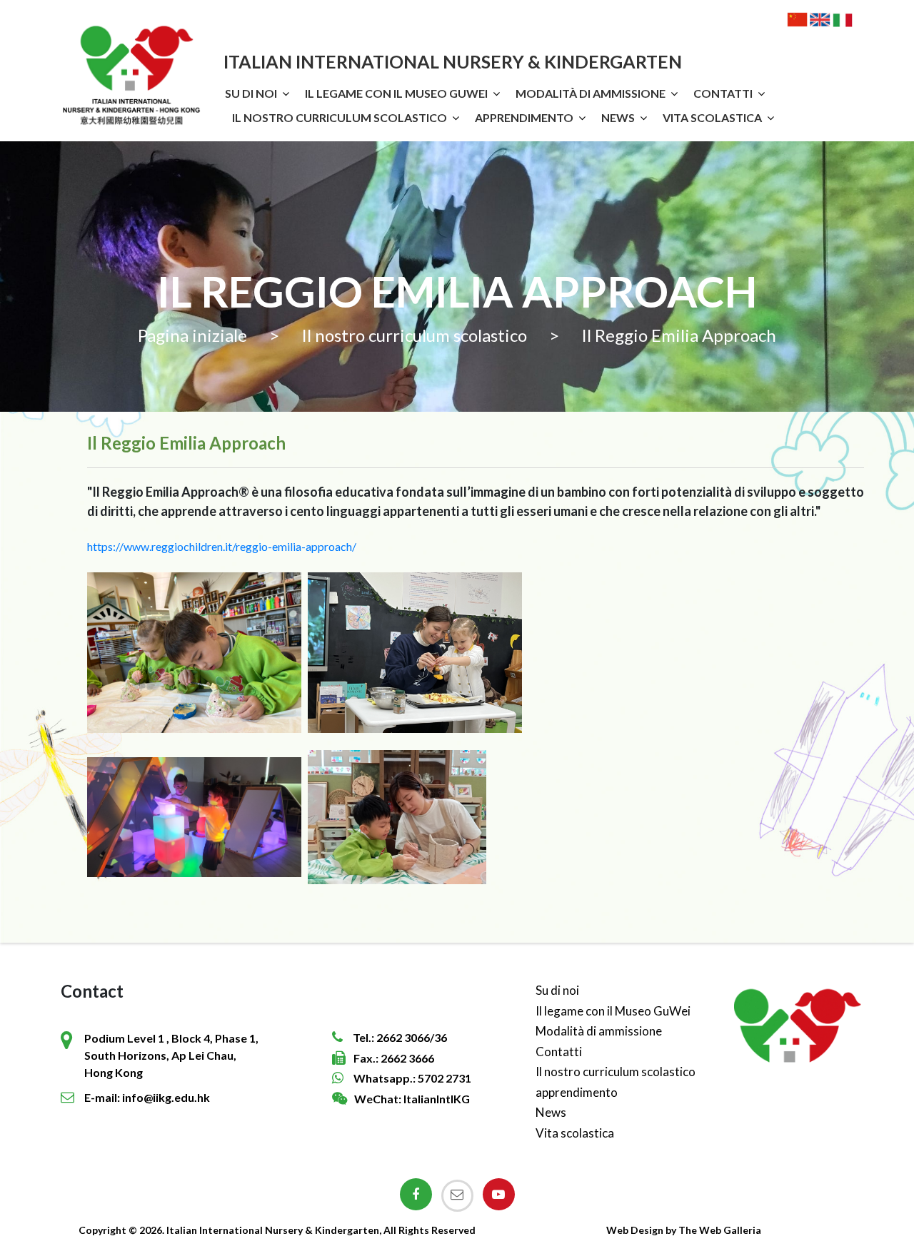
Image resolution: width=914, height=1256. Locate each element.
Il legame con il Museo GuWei (396, 93)
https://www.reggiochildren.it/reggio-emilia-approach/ (221, 546)
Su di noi (251, 93)
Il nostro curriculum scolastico (339, 117)
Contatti (723, 93)
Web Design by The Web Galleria (683, 1230)
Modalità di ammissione (591, 93)
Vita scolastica (712, 117)
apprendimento (524, 117)
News (618, 117)
